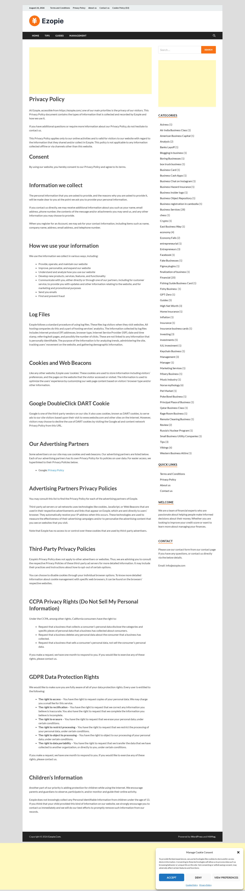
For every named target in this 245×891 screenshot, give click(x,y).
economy (165, 232)
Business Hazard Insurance (175, 186)
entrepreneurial (169, 243)
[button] (238, 852)
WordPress (197, 836)
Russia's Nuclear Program (174, 430)
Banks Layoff (167, 147)
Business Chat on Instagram (176, 181)
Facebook (165, 254)
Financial (165, 277)
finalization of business (173, 271)
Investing (165, 334)
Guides (59, 35)
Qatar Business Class (172, 407)
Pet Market (166, 390)
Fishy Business (168, 288)
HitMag (211, 836)
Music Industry (168, 379)
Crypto (164, 220)
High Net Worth (169, 305)
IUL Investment (169, 345)
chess (163, 215)
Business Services (170, 209)
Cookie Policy (192, 885)
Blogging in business (171, 152)
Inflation (165, 317)
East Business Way (170, 226)
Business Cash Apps (171, 175)
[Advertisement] (90, 70)
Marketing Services (171, 368)
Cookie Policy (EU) (120, 8)
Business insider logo (172, 192)
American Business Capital (175, 135)
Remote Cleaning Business (175, 419)
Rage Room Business (172, 413)
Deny (198, 877)
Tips (47, 35)
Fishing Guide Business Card (176, 283)
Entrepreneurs (168, 249)
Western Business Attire (174, 453)
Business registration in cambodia (179, 203)
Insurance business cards (174, 328)
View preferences (226, 877)
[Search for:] (187, 50)
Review (164, 424)
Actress (164, 124)
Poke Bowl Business (171, 396)
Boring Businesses (170, 158)
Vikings (164, 447)
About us (92, 8)
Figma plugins (168, 266)
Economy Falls (168, 237)
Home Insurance (169, 311)
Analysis (165, 141)
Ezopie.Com (54, 836)
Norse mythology (170, 385)
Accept (171, 877)
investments (167, 339)
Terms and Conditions (60, 8)
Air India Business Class (173, 130)
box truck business (170, 164)
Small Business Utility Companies (179, 436)
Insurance (165, 322)
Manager (165, 362)
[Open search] (214, 36)
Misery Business (169, 373)
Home (35, 35)
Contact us (104, 8)
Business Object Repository (176, 198)
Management (77, 35)
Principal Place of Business (175, 402)
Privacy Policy (205, 885)
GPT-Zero (166, 294)
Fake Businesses (169, 260)
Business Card (168, 169)
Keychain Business (170, 351)
